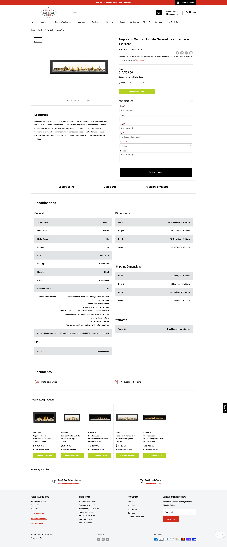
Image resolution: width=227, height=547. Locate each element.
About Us (147, 22)
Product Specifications (130, 381)
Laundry (81, 22)
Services (158, 22)
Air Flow (109, 22)
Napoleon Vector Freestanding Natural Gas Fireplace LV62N (98, 438)
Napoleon (123, 49)
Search (130, 501)
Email (122, 124)
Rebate (123, 22)
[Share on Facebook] (177, 52)
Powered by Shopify (38, 538)
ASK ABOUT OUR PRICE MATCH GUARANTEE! (113, 2)
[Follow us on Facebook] (98, 539)
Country (123, 142)
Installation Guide (49, 381)
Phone (122, 115)
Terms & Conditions (136, 517)
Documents (110, 186)
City (122, 133)
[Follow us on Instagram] (103, 539)
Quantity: (123, 82)
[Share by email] (191, 52)
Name (122, 106)
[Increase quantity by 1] (143, 82)
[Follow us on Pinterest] (107, 539)
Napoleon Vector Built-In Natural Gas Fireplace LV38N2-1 (70, 438)
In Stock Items (174, 22)
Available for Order (136, 91)
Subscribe (171, 519)
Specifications (66, 186)
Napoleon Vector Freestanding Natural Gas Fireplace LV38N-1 (43, 438)
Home (33, 22)
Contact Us (134, 22)
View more (139, 60)
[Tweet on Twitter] (186, 52)
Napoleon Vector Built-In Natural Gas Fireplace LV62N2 (125, 438)
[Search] (159, 12)
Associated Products (157, 186)
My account (171, 14)
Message (123, 151)
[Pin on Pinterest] (182, 52)
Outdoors (95, 22)
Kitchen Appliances (63, 22)
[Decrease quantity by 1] (130, 82)
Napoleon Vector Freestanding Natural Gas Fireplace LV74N (153, 438)
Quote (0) (225, 408)
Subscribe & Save (187, 2)
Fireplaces (44, 22)
